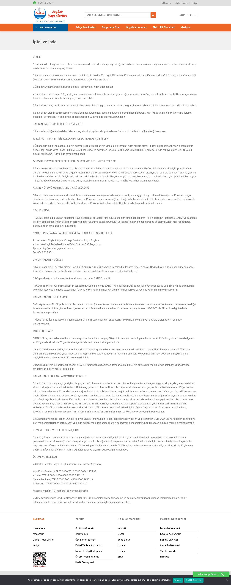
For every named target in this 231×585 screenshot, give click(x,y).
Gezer (121, 534)
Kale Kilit (122, 528)
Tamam (177, 580)
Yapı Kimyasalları (168, 551)
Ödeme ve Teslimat (85, 539)
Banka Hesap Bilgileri (43, 539)
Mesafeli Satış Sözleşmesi (88, 551)
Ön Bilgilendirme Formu (87, 556)
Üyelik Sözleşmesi (84, 562)
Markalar (186, 27)
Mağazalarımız (181, 3)
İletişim (195, 3)
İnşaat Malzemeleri (170, 545)
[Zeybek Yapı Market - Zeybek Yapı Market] (50, 15)
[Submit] (153, 15)
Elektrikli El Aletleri (163, 27)
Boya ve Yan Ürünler (170, 534)
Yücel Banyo (124, 539)
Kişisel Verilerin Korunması (88, 545)
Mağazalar (38, 534)
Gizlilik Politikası (194, 580)
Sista (120, 556)
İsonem (122, 545)
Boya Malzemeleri (136, 27)
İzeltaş (121, 551)
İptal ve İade (81, 534)
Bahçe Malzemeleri (170, 528)
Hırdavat (164, 556)
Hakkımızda (166, 3)
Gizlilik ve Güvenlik (84, 528)
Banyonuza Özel (111, 27)
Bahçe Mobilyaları (86, 27)
